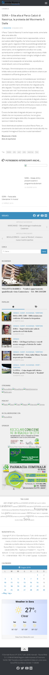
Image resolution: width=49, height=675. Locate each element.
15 (37, 582)
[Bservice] (24, 489)
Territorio (39, 313)
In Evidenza (30, 313)
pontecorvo (16, 516)
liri (41, 513)
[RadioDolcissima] (30, 389)
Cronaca (5, 9)
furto (3, 513)
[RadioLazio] (7, 392)
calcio (44, 503)
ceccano (30, 506)
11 (11, 582)
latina (29, 512)
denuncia (9, 510)
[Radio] (5, 404)
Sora (36, 152)
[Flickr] (45, 215)
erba (24, 152)
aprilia (15, 503)
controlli (43, 506)
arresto (31, 503)
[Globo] (32, 447)
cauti (19, 152)
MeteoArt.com (28, 637)
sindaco (21, 520)
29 (37, 590)
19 (18, 586)
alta (14, 152)
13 (24, 582)
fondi (27, 510)
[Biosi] (38, 447)
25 (11, 590)
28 (31, 590)
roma (47, 516)
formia (32, 510)
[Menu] (46, 3)
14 (31, 582)
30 (44, 590)
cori (47, 506)
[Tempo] (41, 404)
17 (5, 586)
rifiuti (35, 516)
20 (24, 586)
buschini (39, 503)
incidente (14, 513)
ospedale (45, 513)
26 (18, 590)
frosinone (40, 509)
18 (11, 586)
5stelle (9, 152)
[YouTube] (42, 215)
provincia (22, 516)
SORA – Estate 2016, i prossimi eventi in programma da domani (32, 181)
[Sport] (11, 404)
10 (5, 582)
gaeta (7, 513)
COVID (4, 510)
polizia (9, 516)
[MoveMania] (17, 389)
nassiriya (30, 152)
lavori (34, 513)
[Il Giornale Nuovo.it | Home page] (14, 3)
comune (37, 506)
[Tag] (35, 306)
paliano (3, 516)
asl (36, 503)
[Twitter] (38, 215)
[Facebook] (34, 215)
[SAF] (24, 463)
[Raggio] (24, 404)
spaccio (32, 520)
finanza (22, 510)
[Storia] (32, 404)
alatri (5, 503)
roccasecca (41, 516)
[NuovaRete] (7, 389)
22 (37, 586)
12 (18, 582)
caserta (15, 506)
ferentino (15, 510)
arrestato (24, 503)
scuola (16, 520)
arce (19, 503)
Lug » (10, 593)
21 (31, 586)
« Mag (4, 593)
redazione (7, 28)
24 (5, 590)
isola (18, 513)
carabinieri (6, 506)
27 (24, 590)
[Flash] (17, 404)
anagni (10, 503)
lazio (38, 513)
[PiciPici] (24, 444)
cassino (22, 506)
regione (30, 516)
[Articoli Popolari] (13, 306)
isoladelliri (23, 513)
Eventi (22, 313)
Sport (37, 365)
